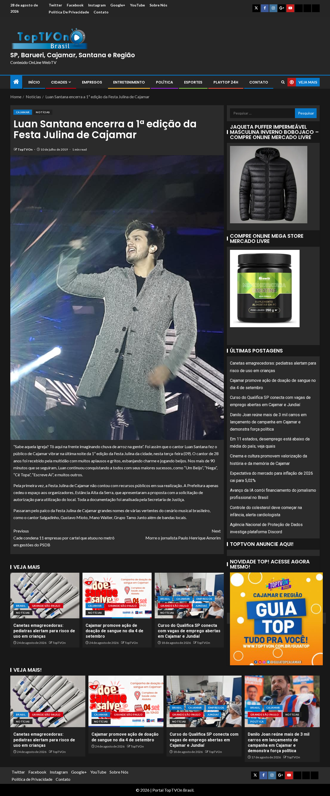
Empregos (92, 82)
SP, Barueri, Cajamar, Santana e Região (72, 55)
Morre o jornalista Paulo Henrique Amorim (183, 534)
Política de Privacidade (69, 12)
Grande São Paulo (46, 605)
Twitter (55, 5)
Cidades (59, 82)
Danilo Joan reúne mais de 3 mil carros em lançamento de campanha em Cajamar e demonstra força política (268, 421)
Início (34, 82)
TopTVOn (25, 149)
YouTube (137, 5)
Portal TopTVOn (167, 789)
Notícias (43, 112)
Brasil (21, 605)
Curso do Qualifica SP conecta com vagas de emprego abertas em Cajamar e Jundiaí (189, 631)
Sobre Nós (158, 5)
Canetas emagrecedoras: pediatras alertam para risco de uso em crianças (44, 631)
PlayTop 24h (225, 82)
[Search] (283, 82)
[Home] (16, 82)
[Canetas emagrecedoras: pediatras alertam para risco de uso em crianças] (44, 595)
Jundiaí (201, 605)
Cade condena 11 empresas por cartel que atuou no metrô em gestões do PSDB (63, 537)
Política (164, 82)
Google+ (117, 5)
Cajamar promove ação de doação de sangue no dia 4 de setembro (114, 631)
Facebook (75, 5)
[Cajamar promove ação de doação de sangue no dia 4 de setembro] (117, 595)
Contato (101, 12)
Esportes (193, 82)
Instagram (97, 5)
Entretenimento (129, 82)
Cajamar (22, 112)
